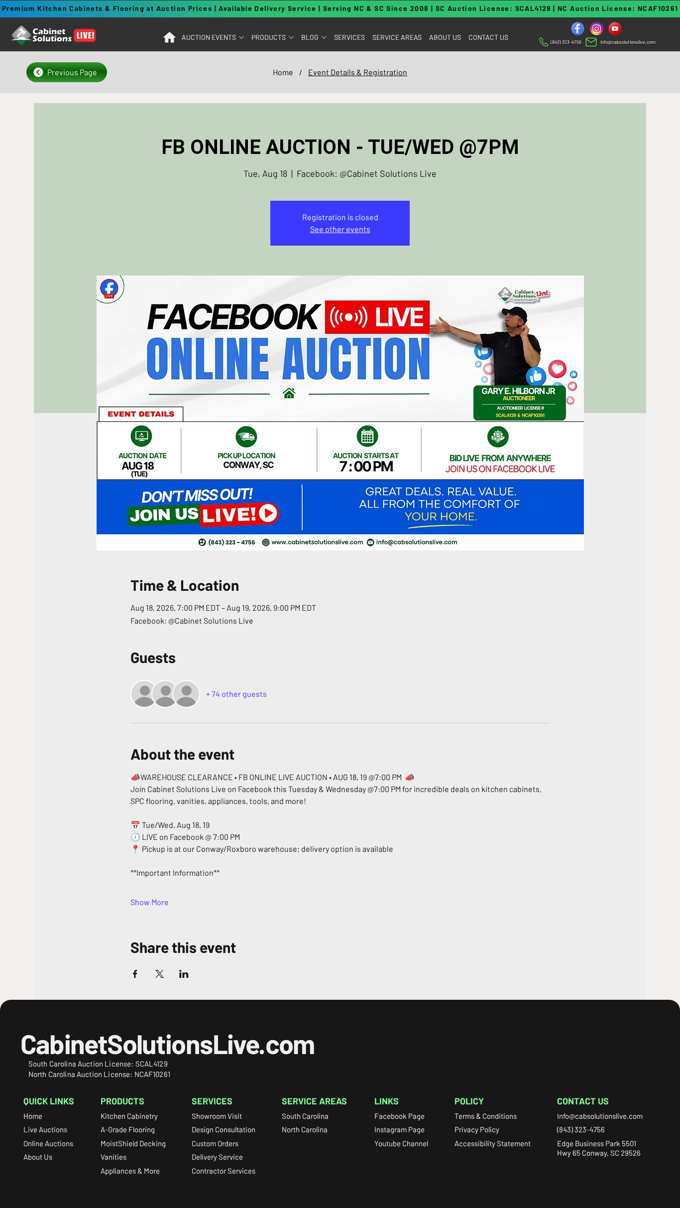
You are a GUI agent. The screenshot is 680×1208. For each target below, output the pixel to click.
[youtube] (615, 28)
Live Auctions (45, 1129)
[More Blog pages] (324, 37)
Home (32, 1115)
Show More (149, 902)
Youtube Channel (401, 1143)
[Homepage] (169, 37)
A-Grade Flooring (128, 1129)
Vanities (113, 1156)
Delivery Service (217, 1156)
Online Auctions (48, 1143)
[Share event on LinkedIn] (184, 974)
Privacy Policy (476, 1129)
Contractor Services (223, 1170)
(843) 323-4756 (581, 1129)
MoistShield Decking (133, 1143)
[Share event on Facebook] (135, 974)
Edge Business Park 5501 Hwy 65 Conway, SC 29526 (599, 1148)
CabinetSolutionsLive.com (167, 1043)
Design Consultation (223, 1129)
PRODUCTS (122, 1100)
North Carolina (305, 1129)
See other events (340, 229)
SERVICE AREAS (314, 1100)
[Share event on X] (159, 974)
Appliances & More (130, 1170)
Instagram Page (399, 1129)
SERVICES (212, 1100)
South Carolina (305, 1115)
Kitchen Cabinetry (129, 1115)
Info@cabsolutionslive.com (600, 1115)
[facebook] (577, 28)
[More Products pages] (291, 37)
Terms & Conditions (485, 1115)
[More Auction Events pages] (241, 37)
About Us (37, 1156)
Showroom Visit (217, 1115)
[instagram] (596, 28)
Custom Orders (215, 1143)
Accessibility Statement (492, 1143)
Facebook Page (399, 1115)
